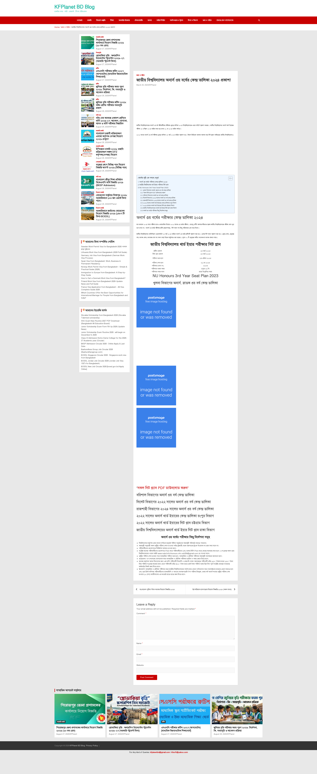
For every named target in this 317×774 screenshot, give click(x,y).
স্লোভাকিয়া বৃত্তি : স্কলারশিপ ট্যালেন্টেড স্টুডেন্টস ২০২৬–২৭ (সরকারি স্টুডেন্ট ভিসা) (110, 58)
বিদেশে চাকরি (100, 192)
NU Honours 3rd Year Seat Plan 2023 (153, 188)
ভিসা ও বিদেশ (193, 20)
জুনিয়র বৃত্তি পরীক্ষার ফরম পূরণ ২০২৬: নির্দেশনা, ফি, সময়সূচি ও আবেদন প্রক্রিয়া (110, 89)
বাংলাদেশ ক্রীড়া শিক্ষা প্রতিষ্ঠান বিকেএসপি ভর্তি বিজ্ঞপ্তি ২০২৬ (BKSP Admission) (109, 182)
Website (140, 665)
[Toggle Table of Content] (229, 178)
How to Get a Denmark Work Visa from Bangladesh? (103, 278)
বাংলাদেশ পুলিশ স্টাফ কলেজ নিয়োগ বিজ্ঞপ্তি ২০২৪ (157, 589)
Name (139, 643)
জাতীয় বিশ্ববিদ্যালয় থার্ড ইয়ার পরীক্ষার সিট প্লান (154, 185)
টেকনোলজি (139, 20)
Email (139, 654)
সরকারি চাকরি (100, 37)
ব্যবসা (150, 20)
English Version (225, 20)
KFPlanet (152, 85)
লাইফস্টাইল (161, 20)
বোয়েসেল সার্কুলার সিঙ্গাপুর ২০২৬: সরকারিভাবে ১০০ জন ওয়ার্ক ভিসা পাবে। (111, 198)
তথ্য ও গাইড (207, 20)
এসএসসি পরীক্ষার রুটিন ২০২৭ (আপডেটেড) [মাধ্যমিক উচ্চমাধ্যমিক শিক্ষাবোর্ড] (112, 74)
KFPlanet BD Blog (74, 7)
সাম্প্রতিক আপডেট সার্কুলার (68, 690)
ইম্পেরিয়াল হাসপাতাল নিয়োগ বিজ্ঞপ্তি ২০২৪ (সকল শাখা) (212, 589)
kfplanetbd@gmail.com (160, 752)
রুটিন (97, 68)
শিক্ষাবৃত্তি (98, 53)
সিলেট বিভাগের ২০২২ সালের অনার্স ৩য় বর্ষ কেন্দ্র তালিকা (159, 198)
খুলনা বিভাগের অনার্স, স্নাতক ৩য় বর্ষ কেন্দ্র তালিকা (157, 190)
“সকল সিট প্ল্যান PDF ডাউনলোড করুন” (154, 193)
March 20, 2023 (142, 85)
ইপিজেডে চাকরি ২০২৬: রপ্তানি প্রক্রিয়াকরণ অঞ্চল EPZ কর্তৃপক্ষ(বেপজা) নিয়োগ (109, 152)
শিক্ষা (112, 20)
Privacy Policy (92, 745)
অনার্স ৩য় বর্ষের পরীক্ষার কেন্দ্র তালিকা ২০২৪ (153, 182)
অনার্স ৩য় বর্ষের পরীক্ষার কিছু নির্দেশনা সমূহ (155, 210)
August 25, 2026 (102, 220)
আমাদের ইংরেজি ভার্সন (96, 310)
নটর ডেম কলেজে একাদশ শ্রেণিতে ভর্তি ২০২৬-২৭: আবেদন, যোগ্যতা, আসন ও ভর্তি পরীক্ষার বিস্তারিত (111, 120)
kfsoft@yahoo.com (179, 752)
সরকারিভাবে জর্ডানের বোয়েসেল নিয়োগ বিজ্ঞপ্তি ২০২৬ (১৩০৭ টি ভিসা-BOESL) (110, 213)
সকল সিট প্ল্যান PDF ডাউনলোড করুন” (163, 488)
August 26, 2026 (102, 96)
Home (79, 20)
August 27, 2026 (102, 49)
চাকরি (89, 20)
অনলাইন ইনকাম (124, 20)
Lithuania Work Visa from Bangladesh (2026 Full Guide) (104, 252)
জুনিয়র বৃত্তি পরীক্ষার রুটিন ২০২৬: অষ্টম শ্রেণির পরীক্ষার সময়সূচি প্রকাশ (111, 105)
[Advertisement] (185, 52)
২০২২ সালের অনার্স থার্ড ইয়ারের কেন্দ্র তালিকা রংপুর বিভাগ (159, 203)
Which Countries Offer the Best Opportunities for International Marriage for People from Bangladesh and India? (104, 295)
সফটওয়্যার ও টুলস (176, 20)
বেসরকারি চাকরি (100, 162)
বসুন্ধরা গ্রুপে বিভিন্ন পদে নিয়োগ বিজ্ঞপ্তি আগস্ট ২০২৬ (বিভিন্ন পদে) (111, 166)
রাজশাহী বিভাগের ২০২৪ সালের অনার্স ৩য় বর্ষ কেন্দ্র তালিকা (159, 200)
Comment (141, 613)
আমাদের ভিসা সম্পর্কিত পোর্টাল (99, 241)
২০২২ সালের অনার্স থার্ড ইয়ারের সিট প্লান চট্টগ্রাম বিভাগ (158, 205)
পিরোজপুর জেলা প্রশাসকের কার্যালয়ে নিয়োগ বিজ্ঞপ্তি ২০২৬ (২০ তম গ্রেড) (110, 42)
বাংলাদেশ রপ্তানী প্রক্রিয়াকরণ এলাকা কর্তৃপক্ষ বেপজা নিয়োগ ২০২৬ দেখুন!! (109, 136)
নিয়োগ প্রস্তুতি (100, 20)
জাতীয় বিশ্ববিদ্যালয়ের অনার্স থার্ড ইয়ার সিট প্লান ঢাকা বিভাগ (160, 208)
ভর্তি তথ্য (98, 115)
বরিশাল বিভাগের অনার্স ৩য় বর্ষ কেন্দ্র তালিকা (155, 195)
